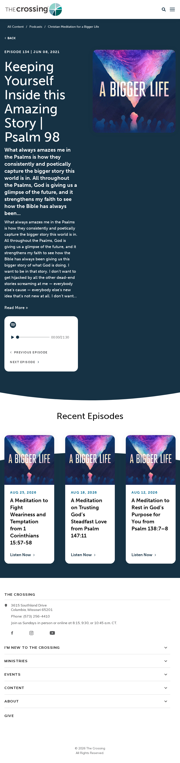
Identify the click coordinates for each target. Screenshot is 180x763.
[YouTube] (52, 633)
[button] (164, 9)
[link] (13, 325)
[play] (12, 337)
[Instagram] (31, 633)
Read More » (16, 307)
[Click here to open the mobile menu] (172, 9)
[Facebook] (12, 633)
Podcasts (35, 27)
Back (11, 38)
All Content (15, 27)
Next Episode (23, 362)
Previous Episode (30, 352)
